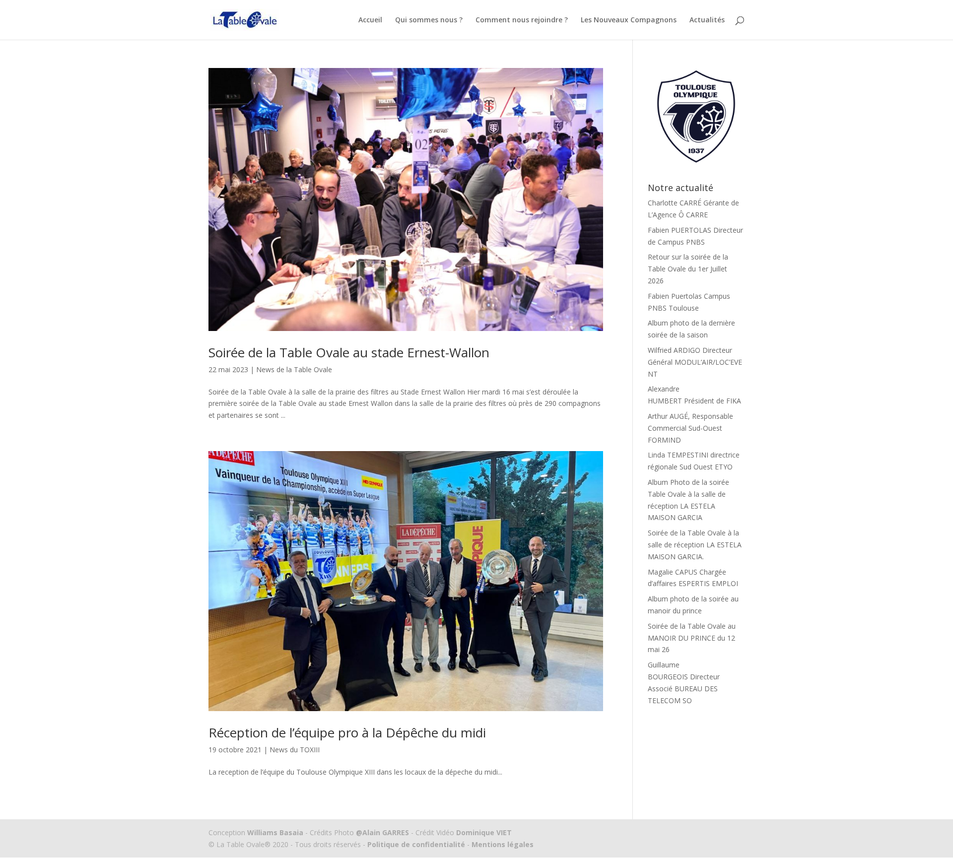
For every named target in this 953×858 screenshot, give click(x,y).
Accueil (370, 20)
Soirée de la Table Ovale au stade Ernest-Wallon (348, 352)
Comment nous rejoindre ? (522, 20)
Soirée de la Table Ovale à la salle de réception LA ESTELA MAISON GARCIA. (695, 544)
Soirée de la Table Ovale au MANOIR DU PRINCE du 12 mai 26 (692, 638)
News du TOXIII (295, 749)
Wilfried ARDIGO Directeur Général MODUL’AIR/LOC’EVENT (695, 362)
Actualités (707, 20)
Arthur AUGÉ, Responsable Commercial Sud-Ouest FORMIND (690, 428)
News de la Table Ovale (294, 369)
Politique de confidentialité (416, 844)
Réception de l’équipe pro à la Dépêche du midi (347, 732)
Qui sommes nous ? (429, 20)
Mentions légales (502, 844)
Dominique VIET (484, 832)
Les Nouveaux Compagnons (629, 20)
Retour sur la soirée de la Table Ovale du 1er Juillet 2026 (688, 268)
